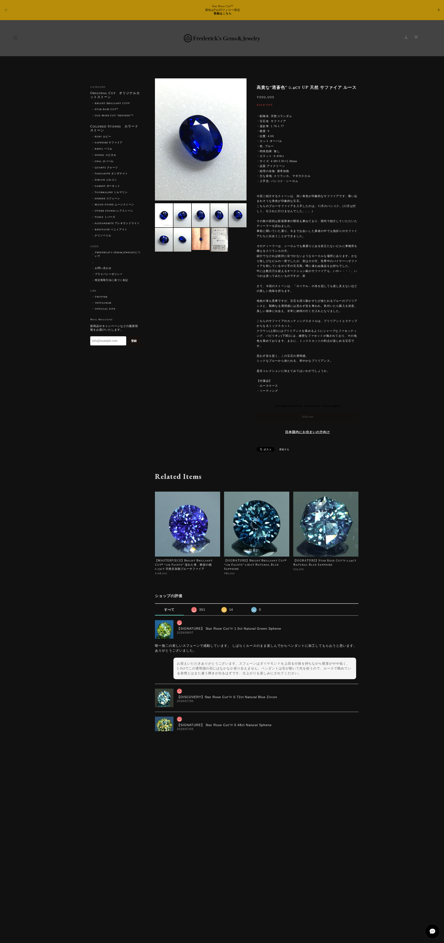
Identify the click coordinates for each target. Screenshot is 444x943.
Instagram (103, 303)
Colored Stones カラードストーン (114, 129)
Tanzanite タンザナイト (111, 174)
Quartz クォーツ (106, 167)
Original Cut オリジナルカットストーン (115, 95)
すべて (169, 609)
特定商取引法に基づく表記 (111, 280)
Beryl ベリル (104, 149)
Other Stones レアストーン (114, 211)
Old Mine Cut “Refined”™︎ (114, 115)
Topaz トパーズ (105, 217)
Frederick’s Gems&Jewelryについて (117, 254)
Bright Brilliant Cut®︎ (112, 103)
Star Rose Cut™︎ (106, 109)
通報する (284, 449)
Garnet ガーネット (107, 186)
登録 (134, 340)
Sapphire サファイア (109, 143)
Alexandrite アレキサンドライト (117, 223)
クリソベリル (103, 235)
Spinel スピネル (106, 155)
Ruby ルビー (103, 137)
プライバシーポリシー (109, 274)
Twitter (101, 297)
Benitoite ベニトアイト (111, 229)
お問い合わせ (103, 268)
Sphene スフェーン (107, 198)
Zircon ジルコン (106, 180)
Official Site (105, 309)
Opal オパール (104, 161)
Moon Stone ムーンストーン (114, 204)
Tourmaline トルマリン (111, 192)
